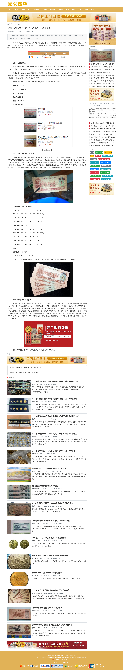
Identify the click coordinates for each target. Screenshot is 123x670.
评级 (86, 10)
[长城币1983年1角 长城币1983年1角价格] (19, 585)
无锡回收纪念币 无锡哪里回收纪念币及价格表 (49, 468)
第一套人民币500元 (107, 175)
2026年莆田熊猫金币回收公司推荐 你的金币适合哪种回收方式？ (56, 381)
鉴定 (92, 10)
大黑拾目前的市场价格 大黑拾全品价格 (103, 131)
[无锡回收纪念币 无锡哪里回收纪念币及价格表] (19, 481)
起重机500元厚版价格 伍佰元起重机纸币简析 (105, 134)
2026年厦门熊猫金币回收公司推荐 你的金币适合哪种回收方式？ (56, 416)
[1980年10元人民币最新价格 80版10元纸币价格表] (19, 603)
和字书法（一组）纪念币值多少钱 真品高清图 (49, 538)
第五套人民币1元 (94, 162)
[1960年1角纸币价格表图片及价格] (102, 61)
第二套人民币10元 (105, 169)
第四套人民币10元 (94, 165)
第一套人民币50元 (94, 179)
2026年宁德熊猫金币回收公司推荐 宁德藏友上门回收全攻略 (54, 399)
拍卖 (80, 10)
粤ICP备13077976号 (65, 662)
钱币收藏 (35, 558)
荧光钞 (92, 155)
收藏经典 (35, 384)
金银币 (52, 10)
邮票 (67, 10)
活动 (23, 10)
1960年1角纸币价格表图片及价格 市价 (103, 128)
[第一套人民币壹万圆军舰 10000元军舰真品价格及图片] (19, 516)
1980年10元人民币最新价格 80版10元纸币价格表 (50, 590)
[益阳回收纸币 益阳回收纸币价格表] (19, 498)
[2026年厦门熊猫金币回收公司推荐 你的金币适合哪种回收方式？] (19, 429)
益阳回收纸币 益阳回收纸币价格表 (45, 486)
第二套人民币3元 (94, 172)
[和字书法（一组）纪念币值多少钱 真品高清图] (19, 551)
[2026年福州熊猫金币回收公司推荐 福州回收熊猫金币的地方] (19, 446)
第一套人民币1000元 (95, 175)
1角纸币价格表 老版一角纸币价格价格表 (47, 608)
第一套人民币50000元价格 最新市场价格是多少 (106, 81)
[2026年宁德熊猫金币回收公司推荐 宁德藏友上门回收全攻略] (19, 411)
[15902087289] (101, 100)
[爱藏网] (17, 4)
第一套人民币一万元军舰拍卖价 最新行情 (104, 75)
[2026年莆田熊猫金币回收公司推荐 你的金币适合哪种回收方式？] (19, 394)
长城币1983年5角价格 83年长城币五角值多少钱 (50, 555)
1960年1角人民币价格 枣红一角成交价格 (28, 367)
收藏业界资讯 (36, 471)
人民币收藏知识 (37, 593)
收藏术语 (98, 155)
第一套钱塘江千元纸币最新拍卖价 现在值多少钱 (106, 140)
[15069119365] (47, 648)
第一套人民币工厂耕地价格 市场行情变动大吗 (105, 126)
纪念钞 (36, 10)
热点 (16, 10)
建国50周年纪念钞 (107, 155)
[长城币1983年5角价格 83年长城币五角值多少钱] (19, 568)
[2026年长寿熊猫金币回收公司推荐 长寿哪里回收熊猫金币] (19, 464)
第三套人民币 (99, 152)
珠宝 (73, 10)
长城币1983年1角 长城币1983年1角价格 (47, 573)
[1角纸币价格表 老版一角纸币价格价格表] (19, 620)
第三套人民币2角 (94, 169)
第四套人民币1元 (106, 165)
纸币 (29, 10)
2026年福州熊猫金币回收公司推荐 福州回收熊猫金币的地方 (54, 434)
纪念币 (60, 10)
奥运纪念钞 (93, 159)
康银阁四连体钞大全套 (103, 159)
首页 (10, 10)
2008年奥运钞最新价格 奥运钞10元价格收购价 (106, 67)
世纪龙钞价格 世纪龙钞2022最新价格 (27, 372)
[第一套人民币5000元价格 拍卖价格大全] (102, 120)
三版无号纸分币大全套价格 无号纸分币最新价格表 (51, 521)
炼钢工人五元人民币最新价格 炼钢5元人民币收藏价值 (52, 625)
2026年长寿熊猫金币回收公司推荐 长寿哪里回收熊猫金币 (53, 451)
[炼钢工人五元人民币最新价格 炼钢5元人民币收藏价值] (19, 638)
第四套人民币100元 (106, 162)
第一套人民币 (108, 152)
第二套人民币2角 (105, 172)
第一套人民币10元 (106, 179)
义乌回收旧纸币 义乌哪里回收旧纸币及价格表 (105, 145)
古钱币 (44, 10)
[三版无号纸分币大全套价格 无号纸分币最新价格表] (19, 533)
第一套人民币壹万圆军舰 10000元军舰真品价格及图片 (52, 503)
